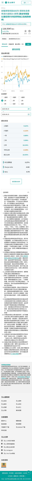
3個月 (14, 97)
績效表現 (4, 44)
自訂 (22, 104)
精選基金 (4, 39)
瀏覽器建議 (5, 473)
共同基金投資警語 (5, 364)
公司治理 (10, 476)
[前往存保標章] (3, 467)
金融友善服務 (18, 473)
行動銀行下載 (5, 427)
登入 (25, 2)
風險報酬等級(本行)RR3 (14, 39)
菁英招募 (18, 410)
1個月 (6, 97)
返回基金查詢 (16, 181)
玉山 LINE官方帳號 (9, 441)
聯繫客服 (18, 421)
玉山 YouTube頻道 (9, 453)
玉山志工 (18, 407)
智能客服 (3, 424)
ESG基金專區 (15, 354)
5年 (5, 104)
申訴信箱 (3, 430)
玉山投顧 (3, 407)
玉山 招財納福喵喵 (9, 444)
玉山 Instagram (8, 450)
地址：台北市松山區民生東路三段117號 (11, 479)
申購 (28, 44)
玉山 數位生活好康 (9, 447)
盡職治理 (16, 476)
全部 (14, 104)
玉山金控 (3, 401)
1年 (5, 101)
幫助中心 (3, 421)
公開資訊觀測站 (21, 376)
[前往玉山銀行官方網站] (10, 2)
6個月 (23, 97)
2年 (14, 101)
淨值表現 (11, 44)
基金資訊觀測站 (14, 258)
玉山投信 (18, 404)
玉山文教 (3, 410)
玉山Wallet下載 (20, 427)
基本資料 (17, 44)
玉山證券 (18, 401)
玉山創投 (3, 404)
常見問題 (18, 424)
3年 (22, 101)
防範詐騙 (22, 476)
